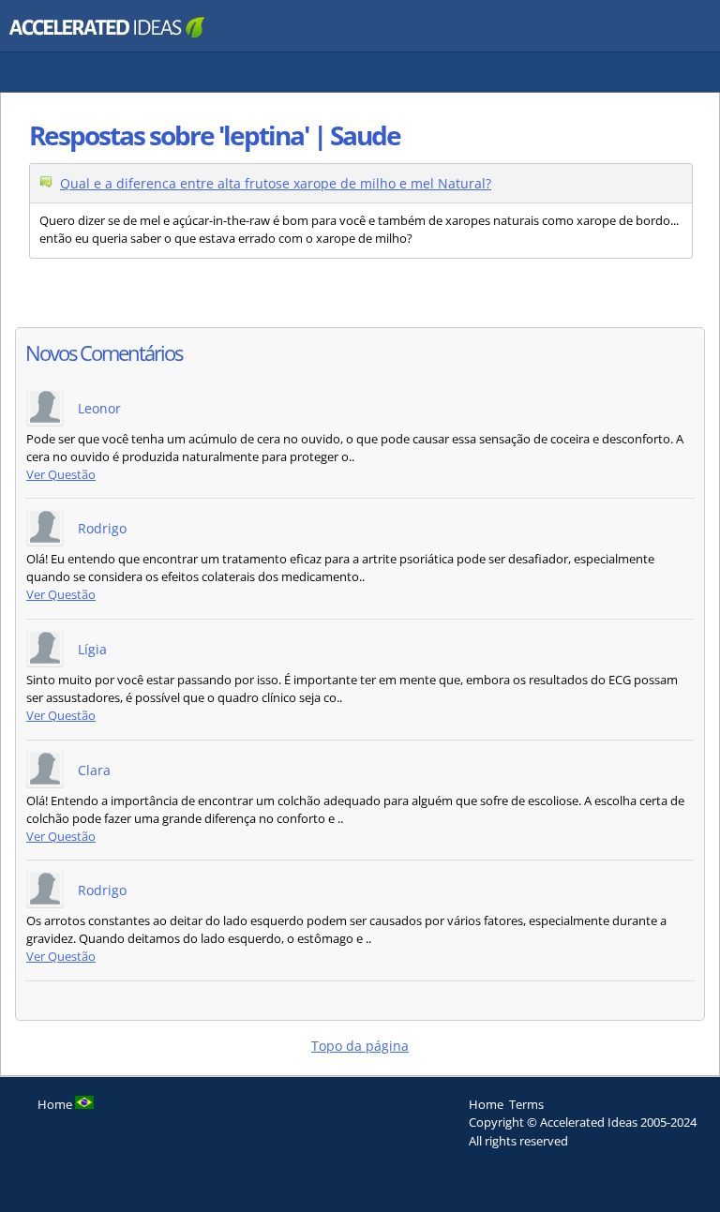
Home (486, 1104)
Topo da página (360, 1046)
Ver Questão (61, 475)
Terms (526, 1104)
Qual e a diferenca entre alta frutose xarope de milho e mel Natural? (275, 183)
